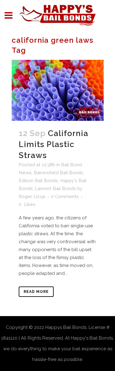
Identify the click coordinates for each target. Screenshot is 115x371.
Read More (36, 292)
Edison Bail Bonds (38, 180)
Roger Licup (32, 196)
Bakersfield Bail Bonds (58, 172)
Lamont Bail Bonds (55, 188)
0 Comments (65, 196)
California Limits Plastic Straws (53, 144)
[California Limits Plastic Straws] (58, 90)
